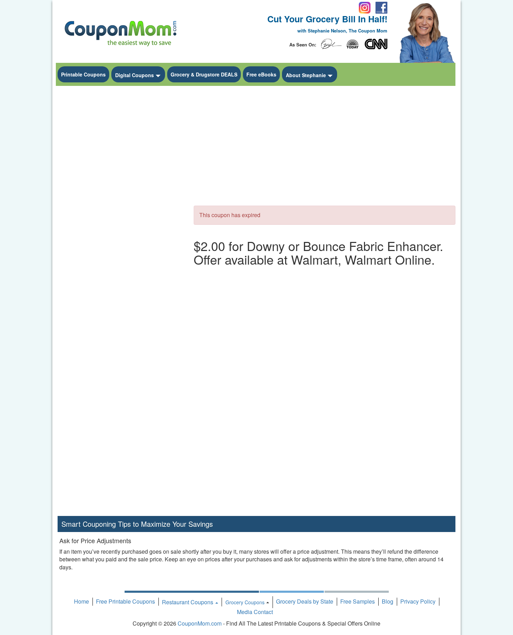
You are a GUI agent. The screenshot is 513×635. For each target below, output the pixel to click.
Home (81, 601)
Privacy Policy (418, 601)
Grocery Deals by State (304, 601)
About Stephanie (306, 75)
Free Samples (357, 601)
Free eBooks (261, 74)
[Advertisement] (120, 194)
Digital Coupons (134, 75)
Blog (387, 601)
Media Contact (255, 612)
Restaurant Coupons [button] (188, 602)
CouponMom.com (200, 623)
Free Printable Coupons (125, 601)
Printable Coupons (83, 74)
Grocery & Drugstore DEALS (204, 74)
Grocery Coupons (245, 602)
